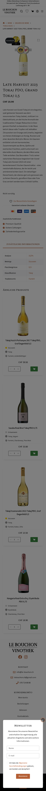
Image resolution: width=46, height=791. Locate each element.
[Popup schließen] (43, 720)
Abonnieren (23, 776)
